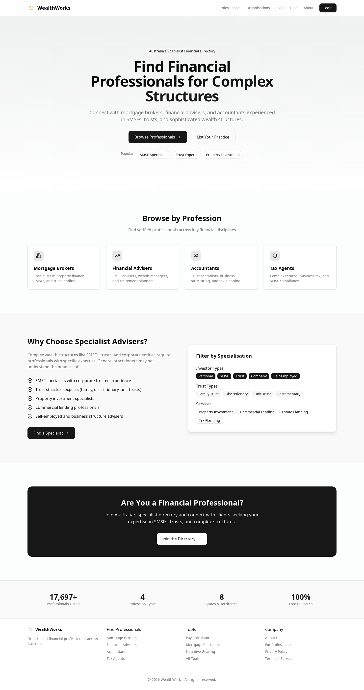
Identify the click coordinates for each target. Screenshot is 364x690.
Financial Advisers (122, 644)
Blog (294, 7)
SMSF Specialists (153, 154)
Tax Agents (116, 658)
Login (328, 7)
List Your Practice (213, 137)
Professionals (229, 7)
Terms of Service (278, 658)
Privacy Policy (276, 651)
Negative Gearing (200, 651)
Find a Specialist (48, 433)
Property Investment (223, 154)
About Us (272, 637)
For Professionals (279, 644)
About (308, 7)
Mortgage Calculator (203, 644)
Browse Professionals (154, 137)
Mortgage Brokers (122, 637)
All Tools (193, 658)
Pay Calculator (197, 637)
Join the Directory (179, 539)
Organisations (258, 7)
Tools (280, 7)
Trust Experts (187, 154)
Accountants (117, 651)
